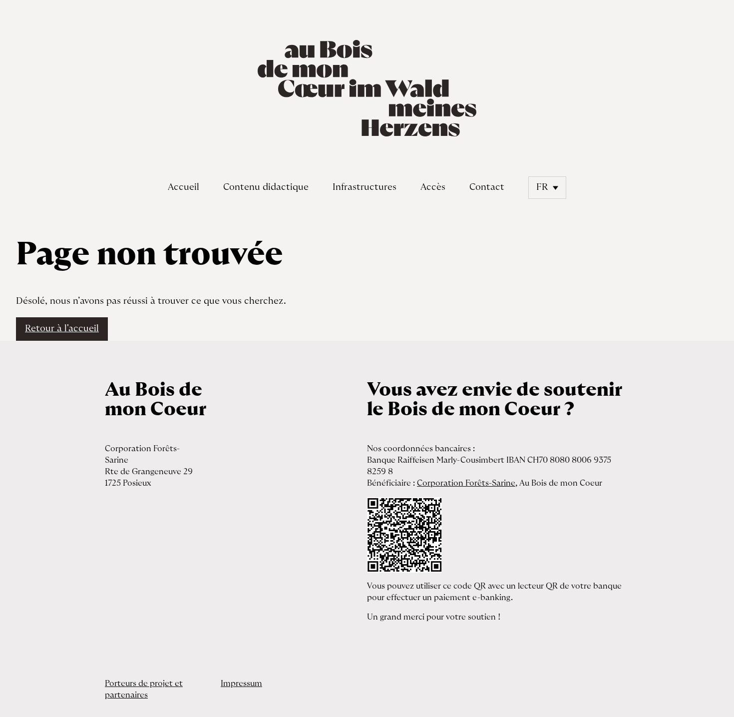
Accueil (183, 187)
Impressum (241, 684)
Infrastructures (364, 187)
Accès (432, 187)
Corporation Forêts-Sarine (466, 483)
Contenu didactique (266, 187)
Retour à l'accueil (62, 328)
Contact (486, 187)
